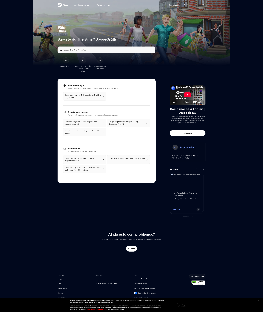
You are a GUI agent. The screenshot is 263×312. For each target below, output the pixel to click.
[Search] (203, 5)
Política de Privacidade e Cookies (96, 309)
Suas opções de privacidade (147, 293)
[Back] (196, 169)
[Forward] (203, 169)
